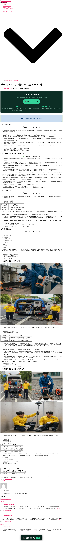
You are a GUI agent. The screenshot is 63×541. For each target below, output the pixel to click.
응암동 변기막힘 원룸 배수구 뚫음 (7, 526)
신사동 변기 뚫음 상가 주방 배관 (7, 515)
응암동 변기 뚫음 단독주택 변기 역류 (8, 504)
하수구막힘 (5, 4)
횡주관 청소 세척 (6, 7)
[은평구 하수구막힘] (5, 1)
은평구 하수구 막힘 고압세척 (11, 80)
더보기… (58, 508)
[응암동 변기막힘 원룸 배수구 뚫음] (5, 521)
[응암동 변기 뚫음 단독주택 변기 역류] (5, 499)
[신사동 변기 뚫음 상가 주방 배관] (5, 510)
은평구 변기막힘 (6, 9)
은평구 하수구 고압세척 (8, 8)
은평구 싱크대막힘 (7, 6)
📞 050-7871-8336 (31, 101)
